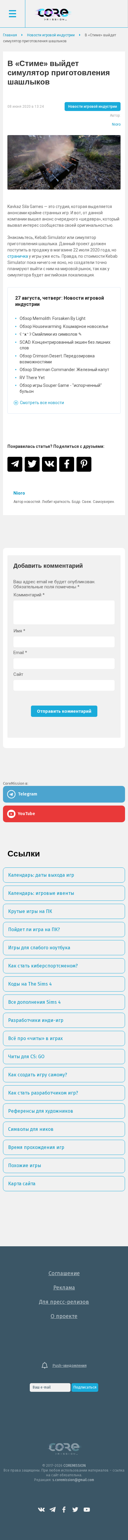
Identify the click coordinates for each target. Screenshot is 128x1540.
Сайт (18, 674)
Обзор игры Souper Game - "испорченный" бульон (61, 388)
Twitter (75, 1509)
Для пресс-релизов (64, 1302)
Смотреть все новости (42, 402)
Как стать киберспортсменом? (43, 966)
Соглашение (64, 1273)
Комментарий (29, 595)
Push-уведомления (69, 1365)
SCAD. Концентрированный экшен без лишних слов (65, 345)
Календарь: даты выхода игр (41, 875)
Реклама (64, 1287)
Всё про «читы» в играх (35, 1038)
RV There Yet (32, 377)
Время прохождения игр (36, 1147)
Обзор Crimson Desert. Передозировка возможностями (57, 359)
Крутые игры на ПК (30, 911)
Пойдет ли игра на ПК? (34, 929)
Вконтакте (41, 1509)
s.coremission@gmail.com (73, 1480)
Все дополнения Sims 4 (34, 1002)
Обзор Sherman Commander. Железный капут (64, 369)
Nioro (116, 124)
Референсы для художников (40, 1111)
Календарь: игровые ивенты (41, 893)
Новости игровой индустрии (92, 106)
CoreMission (53, 14)
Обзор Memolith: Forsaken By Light (52, 318)
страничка (17, 256)
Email (20, 652)
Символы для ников (31, 1129)
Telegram (52, 1509)
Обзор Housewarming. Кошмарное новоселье (64, 326)
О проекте (64, 1316)
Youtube (86, 1509)
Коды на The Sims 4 (30, 984)
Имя (19, 631)
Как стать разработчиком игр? (43, 1093)
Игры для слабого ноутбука (39, 947)
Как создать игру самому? (37, 1075)
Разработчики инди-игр (35, 1020)
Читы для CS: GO (26, 1056)
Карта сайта (21, 1183)
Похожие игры (24, 1165)
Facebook (64, 1509)
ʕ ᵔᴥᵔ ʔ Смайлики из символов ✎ (51, 334)
